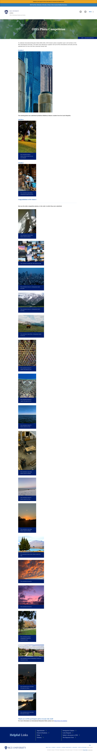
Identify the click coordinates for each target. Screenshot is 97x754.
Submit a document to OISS (70, 735)
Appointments (41, 730)
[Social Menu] (80, 12)
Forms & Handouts (42, 733)
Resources (74, 747)
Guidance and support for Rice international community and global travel (48, 1)
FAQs (38, 735)
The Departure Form (68, 737)
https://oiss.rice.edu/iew (60, 720)
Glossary (39, 737)
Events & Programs (82, 747)
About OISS (48, 747)
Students (53, 747)
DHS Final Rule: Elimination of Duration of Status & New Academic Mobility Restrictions (48, 4)
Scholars (58, 747)
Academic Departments (66, 747)
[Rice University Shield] (6, 12)
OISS (11, 13)
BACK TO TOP (90, 747)
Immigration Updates (68, 730)
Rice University (14, 11)
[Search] (85, 12)
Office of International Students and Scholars (17, 15)
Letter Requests (67, 733)
